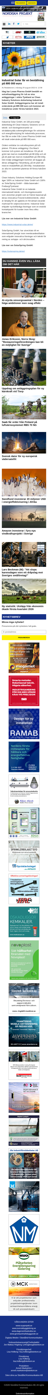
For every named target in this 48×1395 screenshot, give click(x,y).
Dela (5, 118)
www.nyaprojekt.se (24, 1326)
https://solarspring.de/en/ (13, 251)
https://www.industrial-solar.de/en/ (17, 224)
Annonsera (32, 3)
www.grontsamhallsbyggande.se (24, 1334)
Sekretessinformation (25, 1394)
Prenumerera (20, 3)
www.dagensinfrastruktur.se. (24, 1331)
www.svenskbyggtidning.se (24, 1328)
